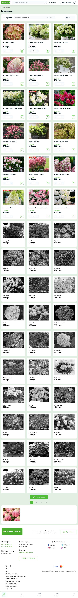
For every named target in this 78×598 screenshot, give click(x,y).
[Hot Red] (13, 449)
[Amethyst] (39, 230)
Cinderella (6, 323)
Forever (31, 405)
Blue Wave (57, 268)
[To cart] (22, 50)
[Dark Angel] (39, 340)
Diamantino (57, 350)
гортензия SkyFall (8, 208)
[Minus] (4, 50)
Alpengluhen (7, 241)
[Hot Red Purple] (64, 449)
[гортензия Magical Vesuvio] (64, 98)
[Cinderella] (13, 312)
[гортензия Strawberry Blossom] (39, 197)
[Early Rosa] (64, 367)
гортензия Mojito (34, 141)
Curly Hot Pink (7, 350)
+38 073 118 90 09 (6, 546)
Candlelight (57, 295)
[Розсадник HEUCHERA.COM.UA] (13, 532)
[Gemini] (13, 422)
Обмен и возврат (11, 583)
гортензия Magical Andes (10, 75)
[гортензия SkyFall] (13, 197)
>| (46, 502)
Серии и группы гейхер (13, 581)
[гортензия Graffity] (13, 32)
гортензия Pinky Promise (36, 174)
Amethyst (32, 241)
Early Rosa (57, 377)
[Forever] (39, 395)
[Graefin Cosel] (39, 422)
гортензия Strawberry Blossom (38, 208)
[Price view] (73, 18)
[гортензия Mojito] (39, 131)
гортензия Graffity (8, 42)
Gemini (5, 432)
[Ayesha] (64, 230)
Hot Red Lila (32, 460)
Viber (65, 547)
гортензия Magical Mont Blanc (38, 108)
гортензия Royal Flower (61, 174)
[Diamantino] (64, 340)
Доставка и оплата (11, 573)
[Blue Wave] (64, 258)
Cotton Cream (33, 323)
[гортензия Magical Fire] (39, 65)
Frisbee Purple (58, 405)
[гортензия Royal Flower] (64, 164)
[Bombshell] (13, 285)
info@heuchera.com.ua (26, 552)
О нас (7, 571)
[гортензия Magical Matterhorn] (13, 98)
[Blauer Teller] (39, 258)
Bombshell (6, 295)
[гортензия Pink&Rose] (13, 164)
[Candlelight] (64, 285)
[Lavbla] (64, 477)
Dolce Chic (32, 377)
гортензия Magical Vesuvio (62, 108)
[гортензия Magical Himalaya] (64, 65)
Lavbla (56, 487)
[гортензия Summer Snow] (64, 197)
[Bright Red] (39, 285)
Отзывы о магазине (12, 569)
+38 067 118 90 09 (6, 544)
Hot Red (5, 460)
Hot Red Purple (59, 460)
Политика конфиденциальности (15, 576)
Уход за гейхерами (11, 578)
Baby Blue (6, 268)
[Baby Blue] (13, 258)
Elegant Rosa (7, 405)
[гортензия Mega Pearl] (13, 131)
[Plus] (11, 50)
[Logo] (5, 2)
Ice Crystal (6, 487)
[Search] (46, 3)
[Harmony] (64, 422)
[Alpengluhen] (13, 230)
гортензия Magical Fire (36, 75)
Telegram (66, 545)
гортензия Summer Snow (62, 208)
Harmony (57, 432)
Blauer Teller (32, 268)
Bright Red (32, 295)
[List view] (70, 18)
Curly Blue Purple (59, 323)
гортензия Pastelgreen (61, 141)
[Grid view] (67, 18)
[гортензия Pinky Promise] (39, 164)
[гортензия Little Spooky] (64, 32)
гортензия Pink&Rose (9, 174)
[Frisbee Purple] (64, 395)
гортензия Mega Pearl (9, 141)
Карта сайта (9, 588)
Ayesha (56, 241)
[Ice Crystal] (13, 477)
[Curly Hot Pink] (13, 340)
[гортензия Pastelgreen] (64, 131)
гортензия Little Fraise (36, 42)
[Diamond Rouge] (13, 367)
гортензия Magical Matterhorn (12, 108)
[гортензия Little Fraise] (39, 32)
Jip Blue (31, 487)
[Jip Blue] (39, 477)
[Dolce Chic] (39, 367)
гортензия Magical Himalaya (63, 75)
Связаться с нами (11, 586)
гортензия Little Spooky (61, 42)
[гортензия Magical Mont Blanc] (39, 98)
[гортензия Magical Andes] (13, 65)
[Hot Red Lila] (39, 449)
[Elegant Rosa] (13, 395)
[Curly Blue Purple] (64, 312)
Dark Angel (32, 350)
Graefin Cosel (33, 432)
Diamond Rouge (7, 377)
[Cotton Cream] (39, 312)
